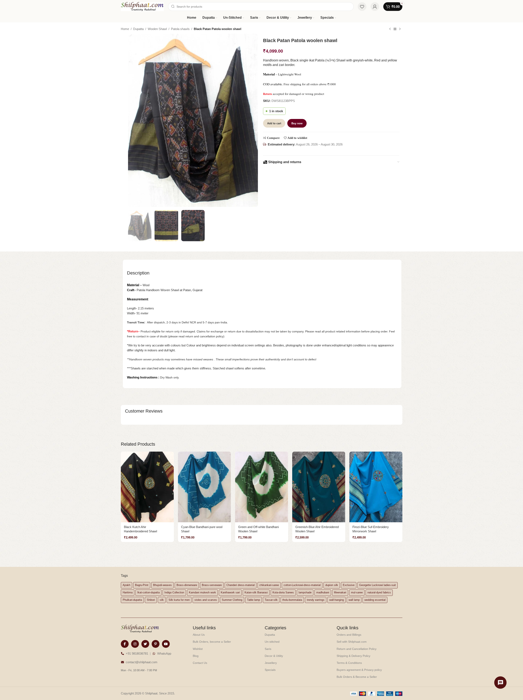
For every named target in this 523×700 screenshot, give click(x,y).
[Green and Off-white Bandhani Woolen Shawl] (261, 487)
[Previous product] (390, 29)
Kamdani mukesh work (202, 592)
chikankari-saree (269, 585)
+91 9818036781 (137, 653)
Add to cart (274, 123)
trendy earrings (315, 599)
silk (162, 599)
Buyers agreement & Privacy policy (359, 669)
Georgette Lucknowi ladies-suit (377, 585)
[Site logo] (142, 6)
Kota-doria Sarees (283, 592)
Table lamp (253, 599)
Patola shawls (180, 29)
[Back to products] (395, 29)
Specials (270, 669)
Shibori (151, 599)
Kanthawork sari (230, 592)
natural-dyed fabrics (379, 592)
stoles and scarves (205, 599)
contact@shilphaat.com (141, 662)
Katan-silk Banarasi (256, 592)
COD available (272, 84)
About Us (199, 634)
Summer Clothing (232, 599)
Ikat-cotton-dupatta (148, 592)
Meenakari (340, 592)
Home (125, 29)
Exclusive (348, 585)
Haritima (128, 592)
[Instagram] (135, 644)
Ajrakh (126, 585)
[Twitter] (145, 644)
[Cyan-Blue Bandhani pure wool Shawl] (204, 487)
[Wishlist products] (362, 6)
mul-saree (357, 592)
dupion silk (331, 585)
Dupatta (138, 29)
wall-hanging (336, 599)
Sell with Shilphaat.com (352, 641)
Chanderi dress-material (240, 585)
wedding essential (375, 599)
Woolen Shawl (157, 29)
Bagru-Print (141, 585)
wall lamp (354, 599)
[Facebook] (125, 644)
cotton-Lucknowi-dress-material (302, 585)
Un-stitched (272, 641)
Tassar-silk (271, 599)
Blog (196, 655)
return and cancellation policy (204, 336)
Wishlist (198, 648)
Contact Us (200, 662)
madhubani (322, 592)
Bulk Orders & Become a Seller (357, 676)
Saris (268, 648)
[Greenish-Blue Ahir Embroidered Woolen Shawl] (318, 487)
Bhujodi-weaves (162, 585)
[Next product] (399, 29)
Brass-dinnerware (187, 585)
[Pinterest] (155, 644)
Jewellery (271, 662)
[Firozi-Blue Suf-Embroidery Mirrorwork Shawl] (375, 487)
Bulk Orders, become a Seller (212, 641)
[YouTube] (166, 644)
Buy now (296, 123)
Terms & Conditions (349, 662)
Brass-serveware (212, 585)
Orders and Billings (349, 634)
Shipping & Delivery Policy (353, 655)
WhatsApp (164, 653)
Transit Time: (137, 322)
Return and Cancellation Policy (356, 648)
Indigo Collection (174, 592)
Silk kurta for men (179, 599)
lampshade (305, 592)
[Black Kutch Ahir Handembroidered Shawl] (147, 487)
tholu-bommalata (292, 599)
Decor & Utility (274, 655)
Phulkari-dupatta (132, 599)
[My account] (374, 6)
